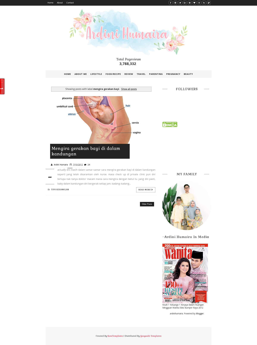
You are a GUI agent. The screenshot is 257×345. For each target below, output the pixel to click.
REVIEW (128, 74)
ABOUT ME (81, 74)
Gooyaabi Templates (150, 336)
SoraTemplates (115, 336)
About (60, 2)
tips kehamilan (60, 189)
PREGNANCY (173, 74)
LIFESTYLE (96, 74)
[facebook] (171, 3)
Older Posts (147, 204)
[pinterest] (190, 3)
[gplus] (185, 3)
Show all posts (129, 89)
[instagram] (175, 3)
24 (89, 164)
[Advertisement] (186, 148)
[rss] (204, 3)
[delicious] (209, 3)
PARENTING (156, 74)
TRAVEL (141, 74)
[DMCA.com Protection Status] (169, 124)
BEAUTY (188, 74)
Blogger (200, 313)
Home (50, 2)
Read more (145, 190)
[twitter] (180, 3)
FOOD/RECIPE (113, 74)
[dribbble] (199, 3)
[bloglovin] (194, 3)
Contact (70, 2)
